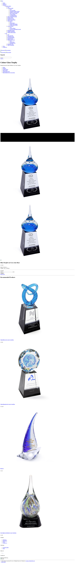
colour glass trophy (6, 71)
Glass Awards (10, 20)
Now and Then (10, 35)
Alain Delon (12, 41)
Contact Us (5, 47)
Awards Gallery (8, 6)
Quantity (2, 270)
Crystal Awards (10, 8)
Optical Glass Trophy (11, 19)
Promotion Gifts (10, 44)
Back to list (2, 274)
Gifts (6, 33)
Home (4, 2)
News (4, 46)
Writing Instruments (11, 39)
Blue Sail (1, 468)
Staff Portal (3, 561)
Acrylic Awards (10, 26)
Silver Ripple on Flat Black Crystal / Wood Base (8, 532)
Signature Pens (12, 43)
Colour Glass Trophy (14, 25)
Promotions (5, 540)
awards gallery (5, 69)
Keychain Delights (11, 37)
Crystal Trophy (12, 14)
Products (5, 5)
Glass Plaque (12, 22)
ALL (8, 7)
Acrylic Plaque (12, 28)
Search (1, 58)
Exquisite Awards (11, 18)
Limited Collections (11, 31)
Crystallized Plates (13, 15)
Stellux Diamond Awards (12, 16)
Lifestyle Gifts (10, 38)
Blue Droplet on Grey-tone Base (9, 72)
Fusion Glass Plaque (13, 24)
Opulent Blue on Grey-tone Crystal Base (7, 339)
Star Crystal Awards (13, 13)
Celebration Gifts (11, 36)
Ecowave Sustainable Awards (15, 29)
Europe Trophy (10, 17)
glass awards (5, 70)
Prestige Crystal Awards (14, 12)
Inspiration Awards (11, 30)
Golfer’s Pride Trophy (12, 32)
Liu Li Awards (12, 10)
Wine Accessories (11, 45)
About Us (4, 4)
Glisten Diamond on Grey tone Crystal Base (7, 404)
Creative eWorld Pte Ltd (30, 560)
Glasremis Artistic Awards (14, 11)
